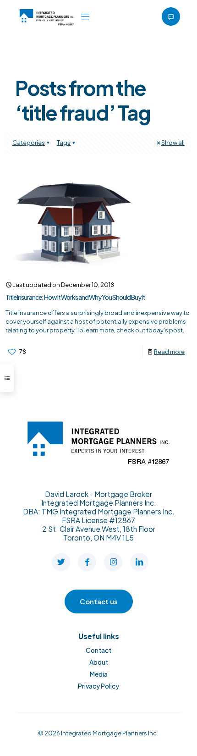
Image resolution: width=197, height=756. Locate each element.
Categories (28, 142)
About (98, 662)
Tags (64, 142)
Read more (169, 351)
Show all (173, 142)
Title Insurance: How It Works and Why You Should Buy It (75, 297)
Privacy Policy (98, 686)
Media (99, 674)
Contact (98, 650)
